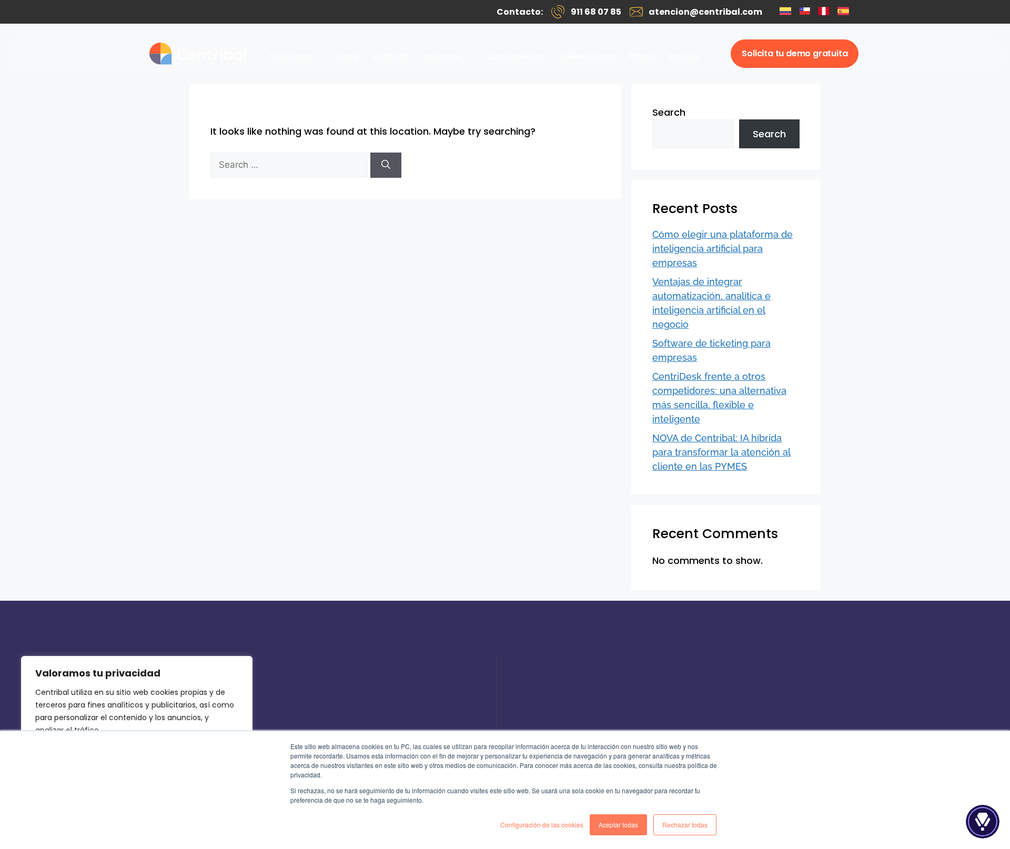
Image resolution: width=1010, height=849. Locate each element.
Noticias (683, 56)
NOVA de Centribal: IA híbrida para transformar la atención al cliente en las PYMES (721, 452)
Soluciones (290, 56)
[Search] (385, 165)
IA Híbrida (390, 56)
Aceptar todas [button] (618, 824)
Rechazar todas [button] (685, 824)
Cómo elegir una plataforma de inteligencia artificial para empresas (722, 248)
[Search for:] (290, 164)
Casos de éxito (515, 56)
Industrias (441, 56)
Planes (641, 56)
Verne (348, 56)
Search (668, 112)
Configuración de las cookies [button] (541, 824)
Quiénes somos (586, 56)
